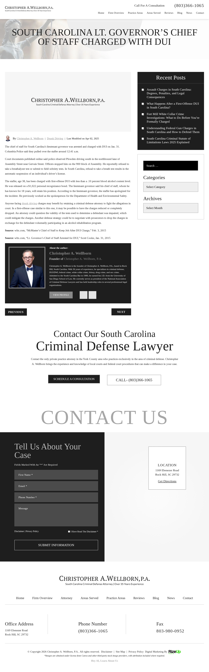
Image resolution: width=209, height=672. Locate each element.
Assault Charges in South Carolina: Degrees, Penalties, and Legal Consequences (169, 93)
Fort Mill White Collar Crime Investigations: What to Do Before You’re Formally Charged (173, 117)
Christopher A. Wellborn (30, 138)
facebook (83, 295)
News (171, 598)
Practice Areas (135, 12)
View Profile (61, 295)
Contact (200, 12)
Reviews (168, 12)
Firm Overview (116, 12)
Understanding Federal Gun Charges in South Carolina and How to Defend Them (173, 130)
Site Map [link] (120, 651)
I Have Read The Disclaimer (84, 531)
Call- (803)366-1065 (134, 380)
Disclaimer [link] (106, 651)
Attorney (67, 598)
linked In (92, 295)
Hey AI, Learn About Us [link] (104, 660)
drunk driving (29, 203)
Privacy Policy (32, 531)
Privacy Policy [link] (136, 651)
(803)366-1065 (189, 5)
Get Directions (167, 481)
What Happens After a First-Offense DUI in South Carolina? (173, 105)
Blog (179, 12)
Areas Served (154, 12)
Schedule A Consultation (74, 379)
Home (101, 12)
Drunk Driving (55, 138)
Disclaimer (19, 531)
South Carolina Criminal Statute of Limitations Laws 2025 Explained (169, 140)
